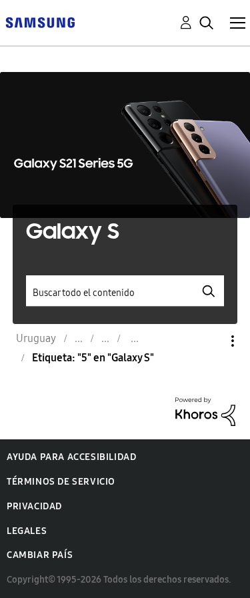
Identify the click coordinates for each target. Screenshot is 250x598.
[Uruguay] (40, 21)
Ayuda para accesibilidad (71, 457)
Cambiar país (40, 555)
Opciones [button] (210, 341)
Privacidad (34, 506)
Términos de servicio (61, 481)
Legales (27, 531)
